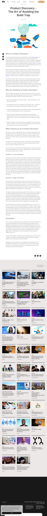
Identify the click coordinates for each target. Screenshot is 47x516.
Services (18, 1)
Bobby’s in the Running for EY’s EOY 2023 (22, 393)
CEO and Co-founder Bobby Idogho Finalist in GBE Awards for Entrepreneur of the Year (8, 468)
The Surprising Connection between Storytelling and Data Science (8, 303)
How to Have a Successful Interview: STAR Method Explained (8, 430)
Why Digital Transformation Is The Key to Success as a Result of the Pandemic (23, 468)
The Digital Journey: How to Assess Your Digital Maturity (23, 357)
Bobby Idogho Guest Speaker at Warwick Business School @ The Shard (23, 430)
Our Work (13, 1)
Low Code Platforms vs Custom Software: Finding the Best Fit (23, 376)
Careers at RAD (31, 1)
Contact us (41, 1)
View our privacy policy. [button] (9, 510)
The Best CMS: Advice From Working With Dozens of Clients (8, 283)
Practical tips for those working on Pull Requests (37, 448)
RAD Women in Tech (36, 301)
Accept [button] (12, 513)
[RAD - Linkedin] (2, 502)
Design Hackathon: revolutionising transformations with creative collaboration (38, 394)
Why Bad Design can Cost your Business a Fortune (37, 413)
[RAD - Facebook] (6, 502)
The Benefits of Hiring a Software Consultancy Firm (8, 357)
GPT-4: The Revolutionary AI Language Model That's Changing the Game (23, 303)
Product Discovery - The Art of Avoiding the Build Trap (38, 337)
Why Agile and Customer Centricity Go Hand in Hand (23, 413)
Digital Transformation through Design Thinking (7, 413)
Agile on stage (20, 337)
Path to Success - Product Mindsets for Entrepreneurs (8, 448)
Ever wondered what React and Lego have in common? (38, 375)
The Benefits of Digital (36, 429)
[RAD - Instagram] (4, 502)
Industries (24, 1)
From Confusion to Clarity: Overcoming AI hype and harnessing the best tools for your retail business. (23, 284)
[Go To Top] (3, 54)
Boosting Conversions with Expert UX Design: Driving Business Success (37, 357)
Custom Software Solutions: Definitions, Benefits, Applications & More (8, 376)
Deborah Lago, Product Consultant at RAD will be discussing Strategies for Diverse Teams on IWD (7, 338)
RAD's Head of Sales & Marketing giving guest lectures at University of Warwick (22, 449)
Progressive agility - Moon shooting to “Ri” (8, 320)
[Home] (5, 2)
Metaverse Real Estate (22, 319)
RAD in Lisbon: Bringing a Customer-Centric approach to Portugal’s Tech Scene (8, 394)
